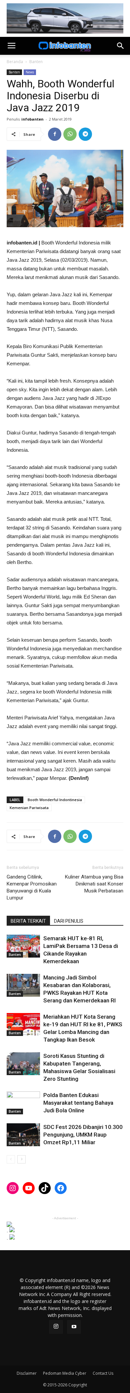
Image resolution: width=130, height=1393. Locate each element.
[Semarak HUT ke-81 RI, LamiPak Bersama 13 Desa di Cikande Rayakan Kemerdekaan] (23, 946)
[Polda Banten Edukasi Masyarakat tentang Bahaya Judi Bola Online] (23, 1102)
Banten (36, 61)
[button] (120, 46)
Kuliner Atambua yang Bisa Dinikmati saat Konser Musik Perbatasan (94, 884)
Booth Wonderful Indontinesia (55, 799)
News (30, 72)
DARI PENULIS (68, 921)
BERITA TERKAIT (28, 921)
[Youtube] (74, 1327)
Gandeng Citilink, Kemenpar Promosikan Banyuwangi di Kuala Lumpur (32, 887)
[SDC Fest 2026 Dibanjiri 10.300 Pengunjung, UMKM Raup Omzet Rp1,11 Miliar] (23, 1134)
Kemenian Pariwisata (29, 807)
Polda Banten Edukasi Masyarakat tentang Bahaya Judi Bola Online (78, 1103)
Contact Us (103, 1373)
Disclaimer (27, 1373)
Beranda (15, 61)
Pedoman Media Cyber (64, 1373)
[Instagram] (56, 1327)
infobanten (32, 119)
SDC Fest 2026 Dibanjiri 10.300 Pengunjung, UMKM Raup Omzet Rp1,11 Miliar (83, 1135)
